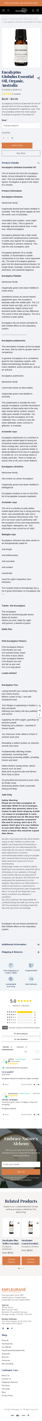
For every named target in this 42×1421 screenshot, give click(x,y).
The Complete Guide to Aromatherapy (17, 588)
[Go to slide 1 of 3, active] (19, 63)
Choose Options (11, 1260)
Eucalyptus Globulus (9, 1108)
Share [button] (7, 1084)
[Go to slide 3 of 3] (23, 63)
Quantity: (6, 133)
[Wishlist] (10, 1221)
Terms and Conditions (24, 1180)
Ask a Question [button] (22, 1039)
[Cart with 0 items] (37, 10)
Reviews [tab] (6, 1047)
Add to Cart (17, 145)
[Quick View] (17, 1221)
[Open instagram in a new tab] (3, 1328)
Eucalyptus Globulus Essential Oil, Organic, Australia (20, 1078)
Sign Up (21, 1172)
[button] (35, 1084)
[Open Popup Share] (38, 78)
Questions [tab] (20, 1047)
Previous (14, 62)
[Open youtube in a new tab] (7, 1328)
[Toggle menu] (3, 10)
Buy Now (21, 153)
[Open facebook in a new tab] (11, 1328)
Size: (4, 120)
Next (28, 62)
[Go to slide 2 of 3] (21, 63)
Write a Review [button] (22, 1034)
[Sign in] (33, 10)
